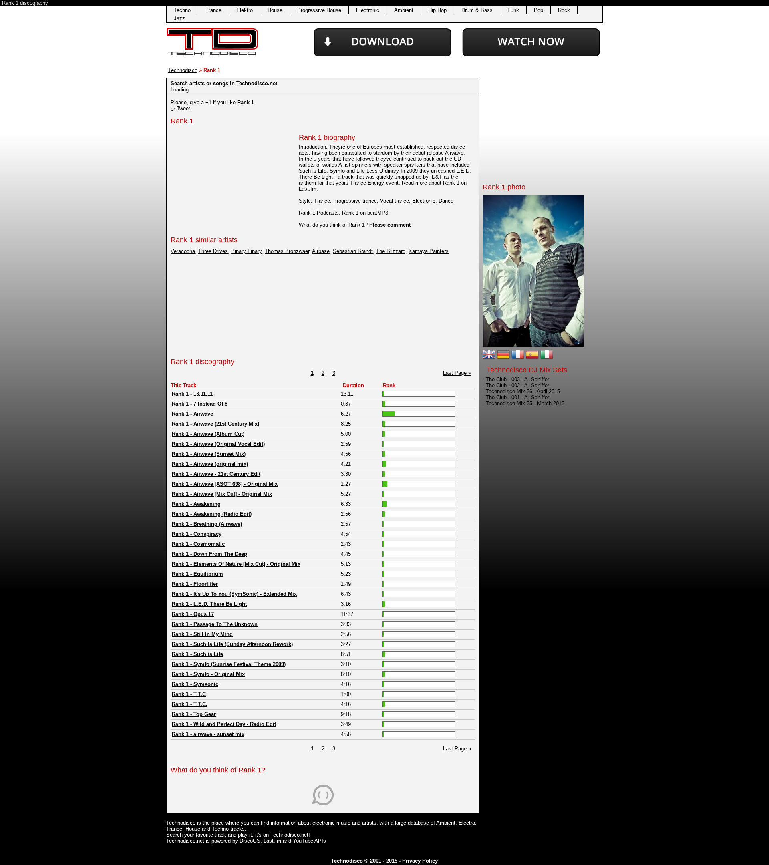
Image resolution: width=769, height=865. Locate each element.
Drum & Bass (477, 10)
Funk (513, 10)
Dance (446, 201)
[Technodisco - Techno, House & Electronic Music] (212, 56)
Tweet (183, 108)
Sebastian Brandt (353, 251)
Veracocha (183, 251)
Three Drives (213, 251)
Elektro (244, 10)
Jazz (179, 18)
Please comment (390, 225)
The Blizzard (390, 251)
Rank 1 (182, 121)
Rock (564, 10)
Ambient (403, 10)
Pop (538, 10)
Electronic (367, 10)
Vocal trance (394, 201)
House (275, 10)
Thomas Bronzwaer (287, 251)
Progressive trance (355, 201)
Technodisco (182, 70)
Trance (213, 10)
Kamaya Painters (429, 251)
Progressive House (319, 10)
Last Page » (457, 373)
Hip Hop (437, 10)
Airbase (321, 251)
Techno (182, 10)
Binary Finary (246, 251)
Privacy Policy (420, 861)
